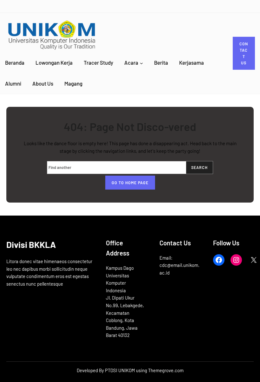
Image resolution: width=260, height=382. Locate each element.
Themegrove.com (166, 370)
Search (199, 167)
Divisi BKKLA (31, 244)
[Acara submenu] (141, 62)
